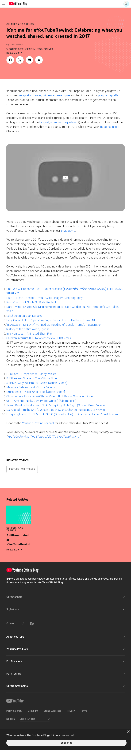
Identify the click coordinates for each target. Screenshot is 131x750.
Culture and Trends (20, 24)
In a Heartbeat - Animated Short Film (29, 333)
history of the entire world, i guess (28, 329)
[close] (128, 731)
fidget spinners (109, 126)
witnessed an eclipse (56, 95)
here (80, 226)
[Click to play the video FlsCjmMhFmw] (65, 177)
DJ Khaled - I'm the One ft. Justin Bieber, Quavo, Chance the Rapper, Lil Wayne (55, 409)
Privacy (71, 711)
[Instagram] (22, 623)
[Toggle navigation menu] (4, 4)
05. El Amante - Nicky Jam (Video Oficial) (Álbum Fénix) (41, 400)
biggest (44, 122)
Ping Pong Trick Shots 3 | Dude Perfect (31, 302)
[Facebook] (32, 623)
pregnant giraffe (108, 95)
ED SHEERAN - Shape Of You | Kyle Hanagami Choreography (44, 297)
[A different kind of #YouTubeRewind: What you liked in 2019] (18, 515)
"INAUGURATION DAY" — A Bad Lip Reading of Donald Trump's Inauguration (53, 324)
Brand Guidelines (52, 711)
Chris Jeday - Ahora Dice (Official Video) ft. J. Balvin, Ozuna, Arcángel (49, 396)
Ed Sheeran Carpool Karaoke (24, 315)
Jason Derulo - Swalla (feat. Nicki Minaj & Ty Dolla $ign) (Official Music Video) (55, 405)
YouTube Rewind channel (38, 423)
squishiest (71, 122)
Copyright (33, 711)
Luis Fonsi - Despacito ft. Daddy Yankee (31, 374)
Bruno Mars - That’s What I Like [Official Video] (35, 391)
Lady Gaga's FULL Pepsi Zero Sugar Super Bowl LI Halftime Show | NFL (51, 320)
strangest (56, 122)
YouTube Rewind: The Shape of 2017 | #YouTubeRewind (43, 436)
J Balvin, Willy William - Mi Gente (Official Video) (36, 383)
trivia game (68, 230)
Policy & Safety (14, 711)
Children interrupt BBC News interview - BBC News (38, 338)
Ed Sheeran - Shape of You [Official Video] (32, 378)
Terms (84, 711)
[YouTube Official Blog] (18, 4)
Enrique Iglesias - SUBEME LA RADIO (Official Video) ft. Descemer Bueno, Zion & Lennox (62, 414)
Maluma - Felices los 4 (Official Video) (30, 387)
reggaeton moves (30, 95)
